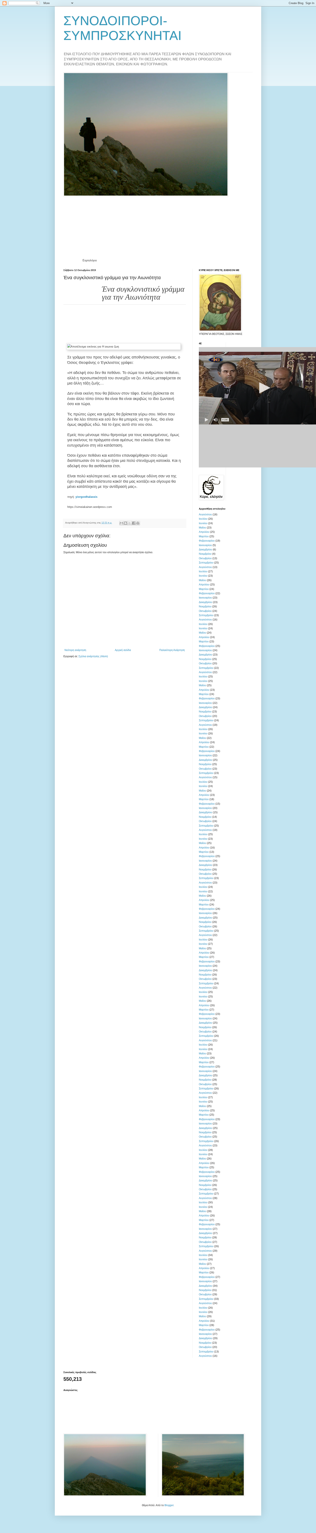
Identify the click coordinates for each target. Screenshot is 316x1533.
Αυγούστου (205, 514)
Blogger (168, 1505)
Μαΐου (202, 527)
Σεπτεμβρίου (206, 562)
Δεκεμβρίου (205, 549)
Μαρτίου (204, 536)
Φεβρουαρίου (207, 540)
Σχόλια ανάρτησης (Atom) (93, 656)
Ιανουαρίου (205, 545)
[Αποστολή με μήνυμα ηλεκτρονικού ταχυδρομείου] (121, 523)
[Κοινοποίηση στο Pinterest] (138, 523)
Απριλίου (204, 531)
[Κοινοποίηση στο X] (129, 523)
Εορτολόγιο (90, 260)
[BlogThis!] (125, 523)
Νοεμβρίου (205, 553)
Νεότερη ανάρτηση (75, 650)
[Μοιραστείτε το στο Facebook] (134, 523)
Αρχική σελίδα (123, 650)
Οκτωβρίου (205, 558)
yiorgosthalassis (86, 496)
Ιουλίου (203, 518)
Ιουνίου (203, 523)
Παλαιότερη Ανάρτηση (172, 650)
